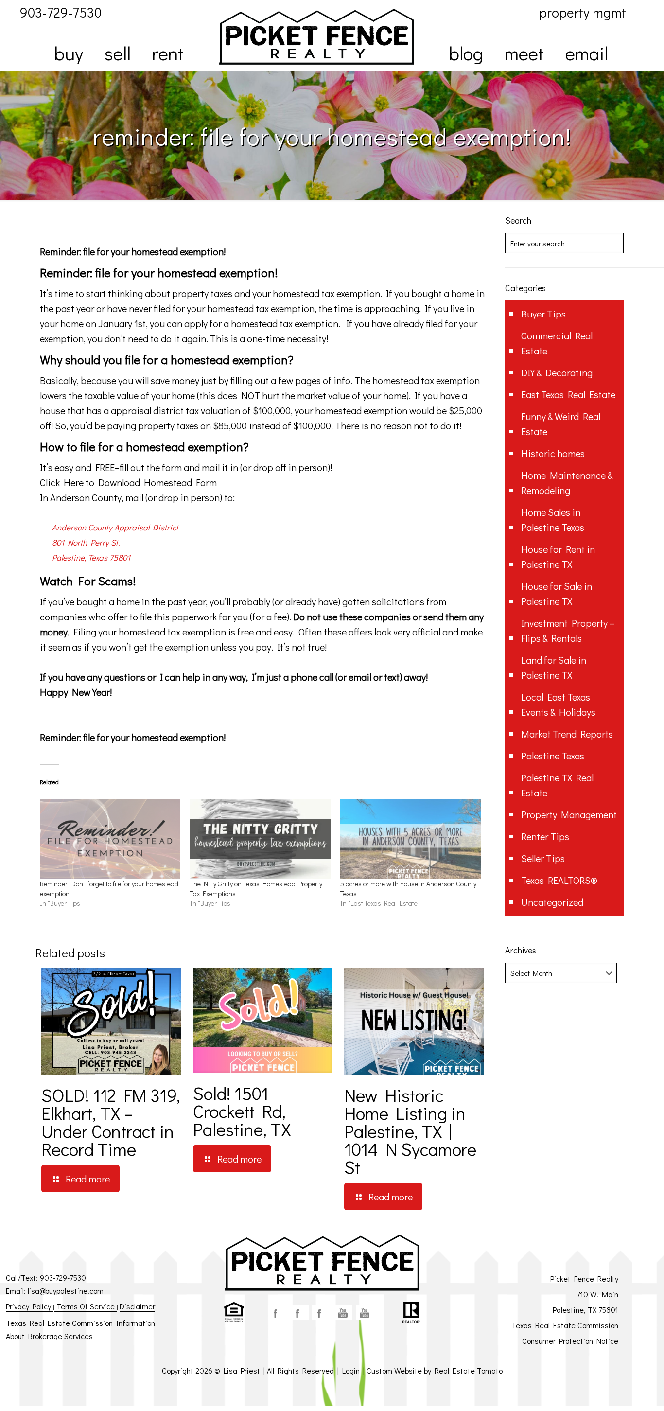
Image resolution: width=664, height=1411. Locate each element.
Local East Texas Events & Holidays (558, 704)
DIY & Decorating (557, 372)
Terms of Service (85, 1306)
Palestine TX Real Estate (557, 785)
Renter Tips (545, 836)
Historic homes (553, 453)
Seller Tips (543, 858)
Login (352, 1370)
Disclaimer (137, 1306)
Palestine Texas (552, 755)
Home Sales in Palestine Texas (552, 519)
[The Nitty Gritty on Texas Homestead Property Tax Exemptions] (260, 839)
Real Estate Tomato (469, 1370)
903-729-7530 (63, 1277)
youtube (343, 1312)
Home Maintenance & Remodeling (566, 482)
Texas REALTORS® (559, 880)
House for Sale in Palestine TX (556, 593)
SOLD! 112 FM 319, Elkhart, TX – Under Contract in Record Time (110, 1122)
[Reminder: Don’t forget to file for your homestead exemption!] (110, 839)
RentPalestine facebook (321, 1312)
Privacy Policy (29, 1306)
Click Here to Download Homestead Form (128, 482)
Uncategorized (552, 902)
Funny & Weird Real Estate (560, 424)
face (277, 1312)
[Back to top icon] (617, 1391)
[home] (316, 37)
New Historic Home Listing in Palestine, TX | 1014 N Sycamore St (410, 1131)
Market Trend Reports (567, 733)
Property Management (569, 814)
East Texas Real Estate (568, 394)
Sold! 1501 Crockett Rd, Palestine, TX (242, 1111)
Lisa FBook (299, 1312)
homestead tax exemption (326, 293)
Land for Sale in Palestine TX (553, 667)
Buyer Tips (543, 313)
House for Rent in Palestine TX (558, 556)
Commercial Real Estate (557, 343)
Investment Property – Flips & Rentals (567, 630)
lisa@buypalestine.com (66, 1291)
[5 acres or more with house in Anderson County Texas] (410, 839)
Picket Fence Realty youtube (365, 1312)
